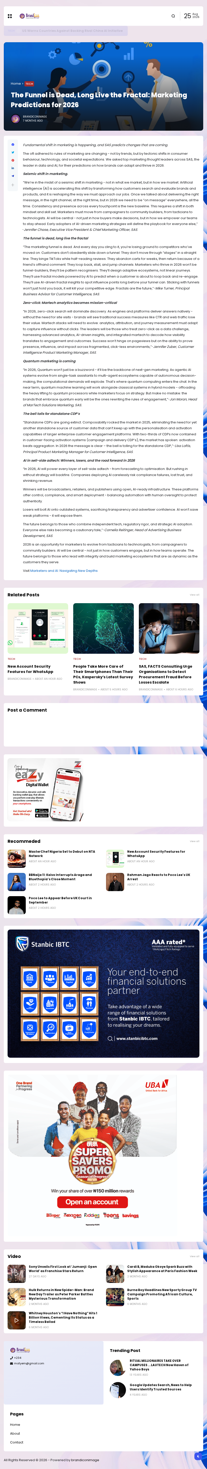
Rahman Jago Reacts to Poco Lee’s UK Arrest (158, 877)
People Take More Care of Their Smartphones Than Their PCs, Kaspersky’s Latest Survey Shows (103, 674)
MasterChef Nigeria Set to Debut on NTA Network (62, 854)
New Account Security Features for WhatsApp (30, 669)
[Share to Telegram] (12, 176)
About (15, 1433)
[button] (12, 185)
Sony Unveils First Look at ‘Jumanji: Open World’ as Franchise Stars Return (63, 1269)
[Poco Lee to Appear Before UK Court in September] (17, 905)
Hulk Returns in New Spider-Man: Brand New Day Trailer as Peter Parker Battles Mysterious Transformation (61, 1294)
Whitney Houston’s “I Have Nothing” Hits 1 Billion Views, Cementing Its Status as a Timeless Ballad (63, 1317)
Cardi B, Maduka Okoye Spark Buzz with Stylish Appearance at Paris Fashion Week (162, 1269)
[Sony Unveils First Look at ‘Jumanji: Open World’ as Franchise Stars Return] (17, 1274)
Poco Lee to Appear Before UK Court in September (60, 900)
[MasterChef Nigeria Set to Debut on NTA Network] (17, 859)
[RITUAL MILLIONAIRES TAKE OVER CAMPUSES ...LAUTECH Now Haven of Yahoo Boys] (118, 1368)
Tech (11, 31)
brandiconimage (85, 1460)
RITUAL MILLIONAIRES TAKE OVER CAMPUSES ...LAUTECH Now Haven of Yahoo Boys (159, 1365)
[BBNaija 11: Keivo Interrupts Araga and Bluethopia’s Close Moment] (17, 882)
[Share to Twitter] (12, 152)
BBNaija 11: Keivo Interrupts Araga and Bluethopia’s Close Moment (60, 877)
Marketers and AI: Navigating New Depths (64, 570)
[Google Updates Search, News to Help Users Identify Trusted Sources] (118, 1390)
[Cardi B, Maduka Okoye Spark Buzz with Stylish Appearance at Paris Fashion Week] (115, 1274)
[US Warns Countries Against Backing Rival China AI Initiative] (18, 30)
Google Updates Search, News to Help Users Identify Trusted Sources (161, 1387)
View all (194, 594)
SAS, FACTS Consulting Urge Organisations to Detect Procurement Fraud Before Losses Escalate (165, 674)
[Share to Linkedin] (12, 168)
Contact (16, 1442)
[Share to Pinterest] (12, 160)
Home (16, 83)
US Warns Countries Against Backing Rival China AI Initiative (72, 31)
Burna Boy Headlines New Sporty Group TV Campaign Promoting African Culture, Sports (162, 1294)
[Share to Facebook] (12, 144)
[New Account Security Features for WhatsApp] (38, 628)
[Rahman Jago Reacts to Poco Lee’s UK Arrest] (115, 882)
